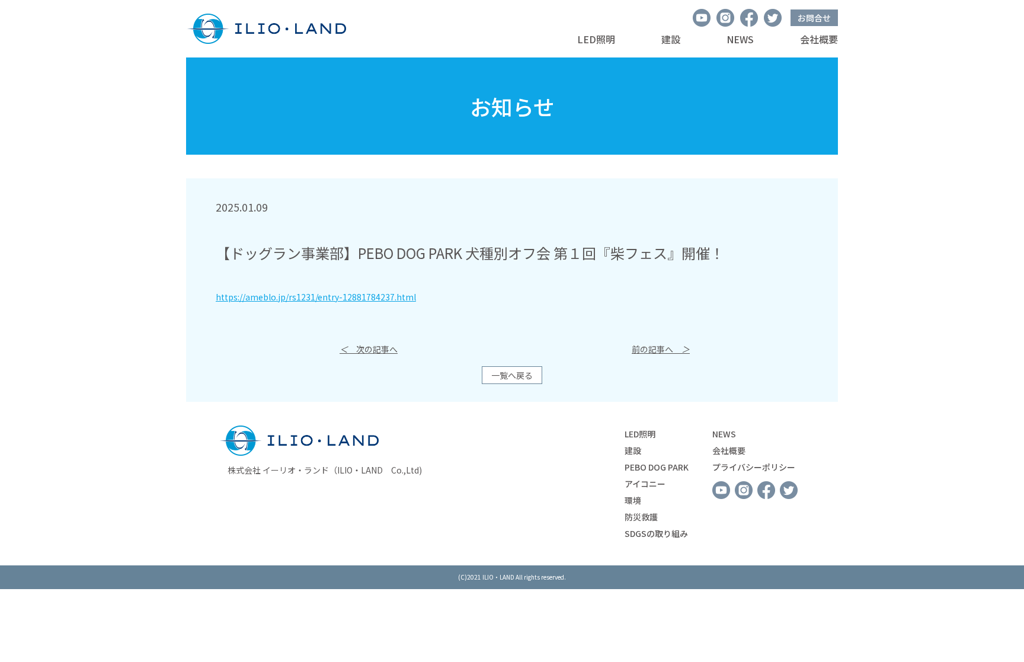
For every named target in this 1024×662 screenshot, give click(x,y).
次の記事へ (369, 349)
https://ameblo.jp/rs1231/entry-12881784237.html (316, 297)
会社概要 (819, 39)
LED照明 (596, 39)
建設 (670, 39)
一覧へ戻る (512, 375)
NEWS (740, 39)
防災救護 (641, 517)
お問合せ (814, 18)
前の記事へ (661, 349)
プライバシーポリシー (753, 467)
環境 (633, 500)
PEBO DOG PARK (657, 467)
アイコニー (645, 484)
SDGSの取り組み (656, 533)
